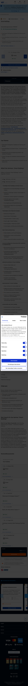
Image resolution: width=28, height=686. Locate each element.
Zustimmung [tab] (5, 320)
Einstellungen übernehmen (14, 364)
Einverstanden (14, 360)
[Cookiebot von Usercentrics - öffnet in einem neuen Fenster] (21, 317)
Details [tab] (14, 320)
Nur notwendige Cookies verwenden (14, 368)
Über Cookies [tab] (23, 320)
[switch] (25, 347)
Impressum (7, 338)
